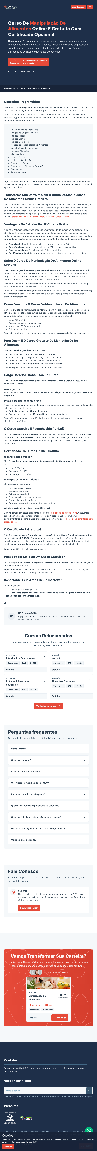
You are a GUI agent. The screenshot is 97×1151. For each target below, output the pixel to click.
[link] (10, 7)
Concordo (8, 1146)
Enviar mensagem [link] (29, 908)
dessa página (10, 1071)
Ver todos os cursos (46, 706)
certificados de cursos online (63, 512)
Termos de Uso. (32, 1142)
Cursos (22, 88)
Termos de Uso (29, 589)
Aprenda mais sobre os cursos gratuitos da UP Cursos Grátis (39, 216)
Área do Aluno (78, 7)
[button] (90, 7)
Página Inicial (10, 88)
